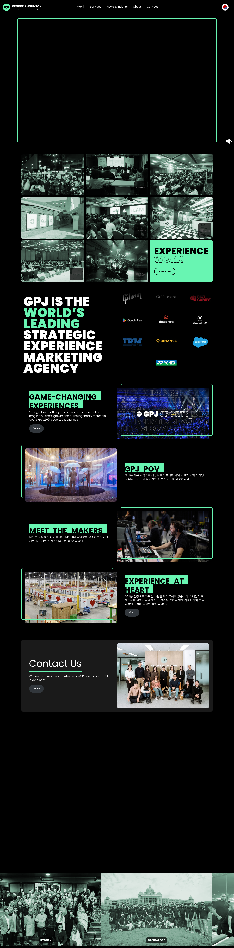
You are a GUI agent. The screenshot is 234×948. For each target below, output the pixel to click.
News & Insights (117, 7)
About (137, 7)
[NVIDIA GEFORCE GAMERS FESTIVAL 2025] (52, 174)
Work (80, 7)
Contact (152, 7)
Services (95, 7)
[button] (226, 7)
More (36, 428)
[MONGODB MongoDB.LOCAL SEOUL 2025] (181, 174)
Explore (165, 271)
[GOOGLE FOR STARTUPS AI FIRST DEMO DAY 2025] (52, 218)
